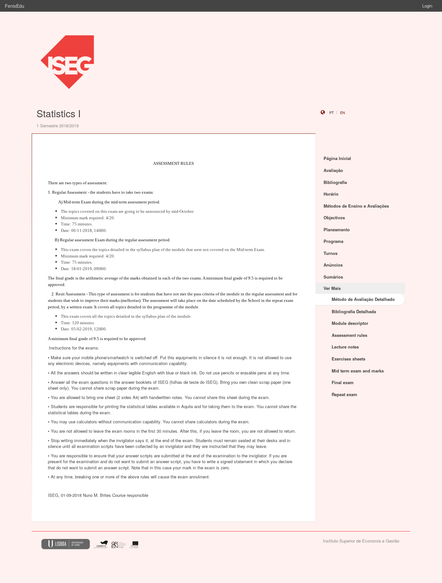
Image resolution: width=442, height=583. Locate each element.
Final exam (343, 382)
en (342, 112)
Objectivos (334, 217)
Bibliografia (335, 182)
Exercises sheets (348, 359)
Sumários (333, 277)
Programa (333, 241)
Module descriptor (350, 323)
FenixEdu (14, 6)
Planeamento (337, 229)
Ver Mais (332, 288)
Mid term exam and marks (358, 371)
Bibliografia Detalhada (354, 311)
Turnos (330, 253)
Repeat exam (344, 394)
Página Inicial (337, 158)
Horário (331, 194)
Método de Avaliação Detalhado (363, 299)
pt (331, 112)
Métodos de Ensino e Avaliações (356, 206)
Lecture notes (345, 347)
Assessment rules (349, 335)
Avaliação (333, 170)
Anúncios (333, 265)
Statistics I (59, 113)
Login (427, 6)
